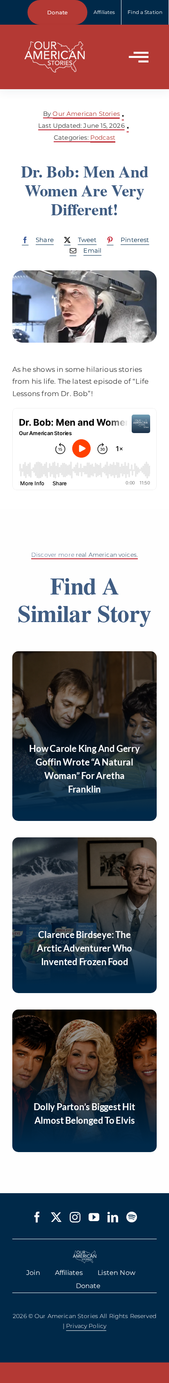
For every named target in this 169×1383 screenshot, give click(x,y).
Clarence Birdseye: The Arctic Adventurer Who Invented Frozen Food (84, 948)
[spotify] (131, 1217)
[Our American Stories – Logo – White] (54, 36)
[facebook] (37, 1217)
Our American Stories (86, 114)
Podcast (102, 137)
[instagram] (75, 1217)
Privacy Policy (86, 1326)
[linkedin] (112, 1217)
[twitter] (56, 1217)
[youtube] (94, 1217)
